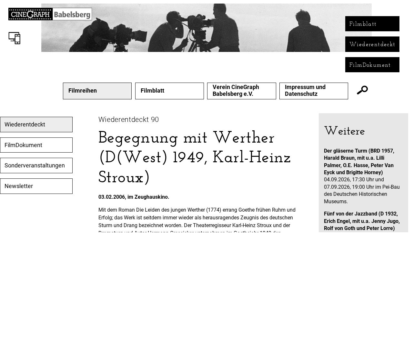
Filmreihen (82, 90)
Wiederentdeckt (372, 44)
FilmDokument (370, 64)
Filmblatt (363, 23)
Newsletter (19, 186)
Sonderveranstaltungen (35, 165)
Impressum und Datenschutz (305, 90)
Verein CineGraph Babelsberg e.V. (236, 90)
